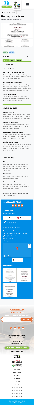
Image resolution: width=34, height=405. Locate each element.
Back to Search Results (9, 12)
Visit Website (9, 238)
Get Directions (18, 260)
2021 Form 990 (17, 396)
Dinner (5, 60)
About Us (17, 369)
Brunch (19, 60)
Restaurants (17, 372)
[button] (27, 4)
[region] (17, 250)
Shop (17, 384)
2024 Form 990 (17, 387)
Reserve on (12, 218)
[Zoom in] (29, 245)
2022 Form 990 (17, 393)
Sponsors (17, 375)
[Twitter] (5, 4)
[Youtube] (8, 4)
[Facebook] (8, 2)
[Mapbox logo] (7, 256)
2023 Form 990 (17, 390)
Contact (17, 381)
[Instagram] (5, 2)
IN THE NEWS (17, 378)
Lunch (12, 60)
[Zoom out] (29, 247)
